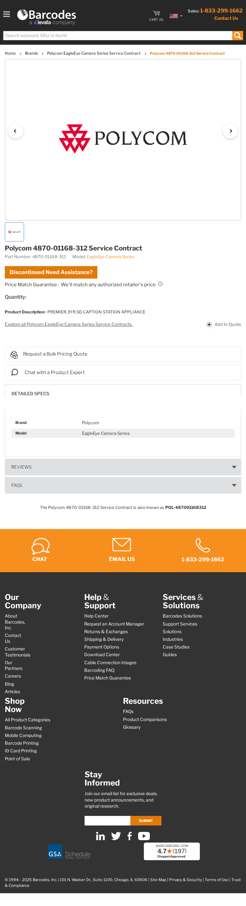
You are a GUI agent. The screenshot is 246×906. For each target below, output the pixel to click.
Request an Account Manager (114, 623)
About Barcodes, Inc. (15, 621)
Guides (170, 654)
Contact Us (226, 18)
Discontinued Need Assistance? (51, 272)
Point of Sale (17, 758)
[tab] (123, 390)
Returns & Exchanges (106, 631)
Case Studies (176, 646)
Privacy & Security (185, 880)
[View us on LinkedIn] (100, 838)
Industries (173, 639)
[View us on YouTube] (144, 838)
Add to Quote (228, 324)
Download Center (102, 654)
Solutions (172, 631)
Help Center (96, 615)
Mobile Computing (23, 735)
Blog (9, 684)
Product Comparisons (145, 719)
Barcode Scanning (23, 727)
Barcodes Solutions (182, 615)
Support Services (180, 623)
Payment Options (101, 646)
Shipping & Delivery (104, 639)
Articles (12, 691)
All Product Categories (27, 719)
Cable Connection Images (110, 662)
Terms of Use (216, 880)
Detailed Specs (30, 393)
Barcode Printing (22, 743)
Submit (146, 820)
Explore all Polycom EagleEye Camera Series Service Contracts (69, 324)
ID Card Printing (21, 750)
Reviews (21, 467)
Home (11, 53)
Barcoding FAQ (99, 670)
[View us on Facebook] (129, 838)
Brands (32, 53)
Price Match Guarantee (107, 677)
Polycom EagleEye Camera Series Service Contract (94, 53)
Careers (13, 676)
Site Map (158, 880)
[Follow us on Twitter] (116, 838)
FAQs (16, 485)
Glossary (132, 727)
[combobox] (122, 35)
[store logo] (46, 17)
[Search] (237, 35)
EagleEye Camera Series (111, 256)
